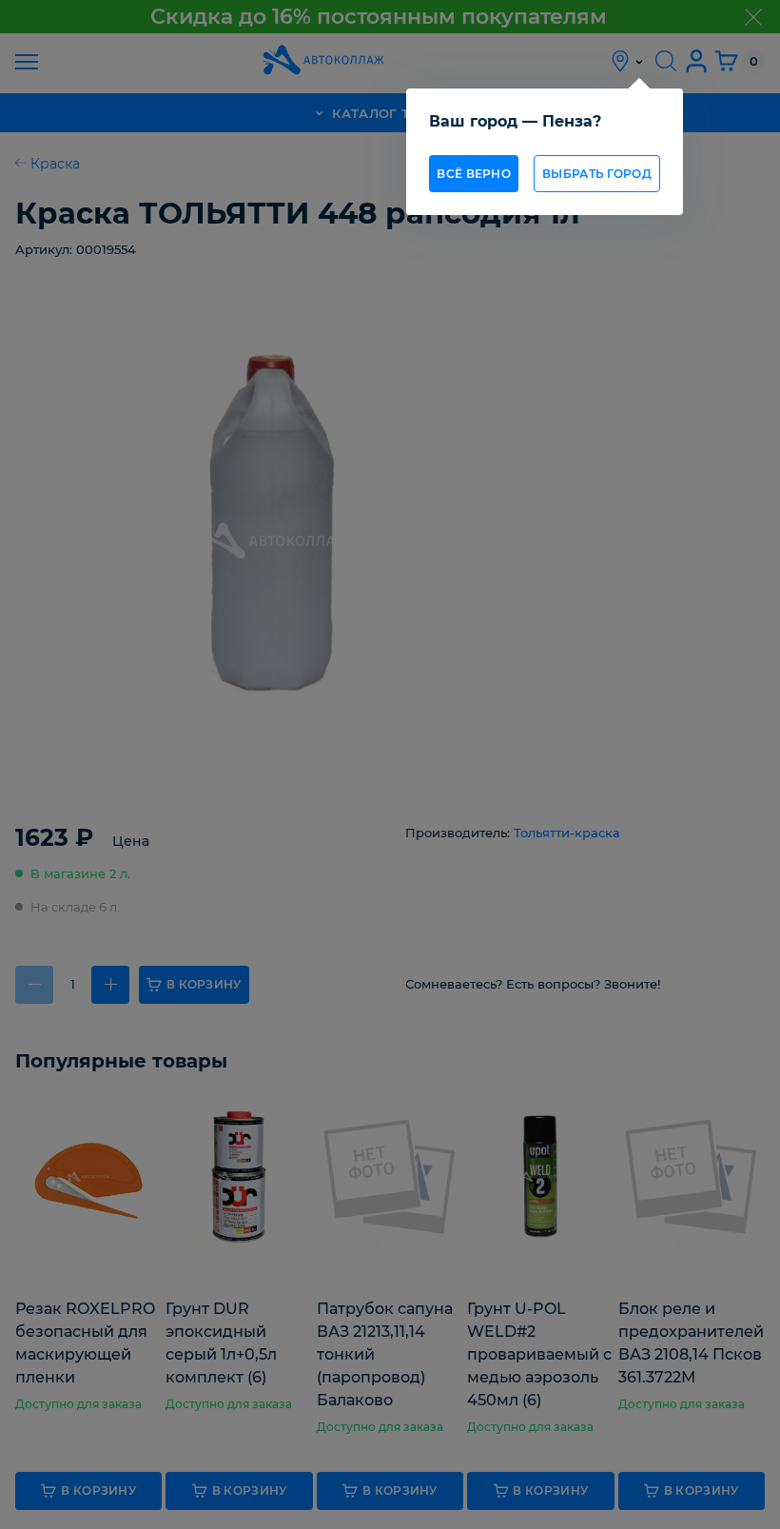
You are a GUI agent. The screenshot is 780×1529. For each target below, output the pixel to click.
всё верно (474, 174)
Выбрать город (597, 174)
